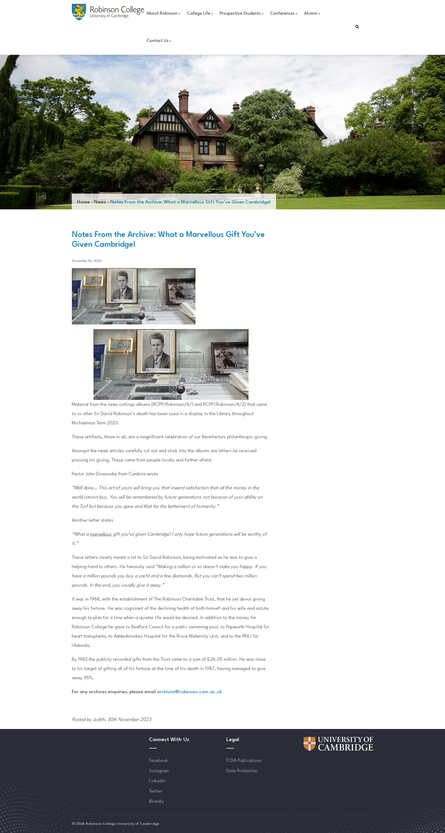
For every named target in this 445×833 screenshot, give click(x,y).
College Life (198, 13)
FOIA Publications (244, 760)
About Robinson (162, 13)
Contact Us (157, 41)
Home (83, 202)
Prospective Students (240, 13)
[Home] (108, 12)
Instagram (159, 771)
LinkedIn (157, 781)
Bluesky (156, 801)
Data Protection (242, 771)
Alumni (310, 13)
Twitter (155, 791)
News (100, 202)
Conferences (282, 13)
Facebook (158, 760)
